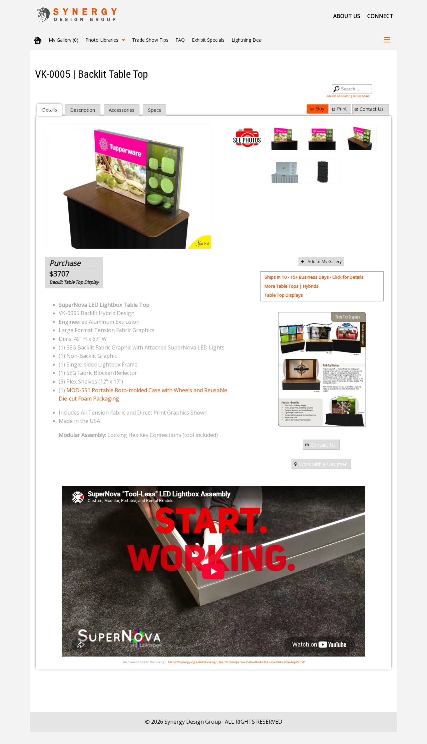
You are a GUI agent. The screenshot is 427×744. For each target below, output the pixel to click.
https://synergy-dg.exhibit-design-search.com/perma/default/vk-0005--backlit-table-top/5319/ (236, 662)
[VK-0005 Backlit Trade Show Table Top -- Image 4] (285, 171)
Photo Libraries (101, 40)
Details (49, 109)
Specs (154, 110)
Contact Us (372, 109)
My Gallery (63, 40)
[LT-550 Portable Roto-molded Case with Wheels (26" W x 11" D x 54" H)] (322, 171)
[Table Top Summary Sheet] (322, 369)
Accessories (121, 110)
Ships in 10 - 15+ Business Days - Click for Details (314, 277)
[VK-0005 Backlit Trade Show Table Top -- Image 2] (322, 138)
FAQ (180, 40)
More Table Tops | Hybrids (292, 286)
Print (342, 108)
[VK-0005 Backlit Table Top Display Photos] (248, 137)
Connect (380, 16)
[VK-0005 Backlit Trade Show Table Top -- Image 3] (127, 186)
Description (82, 110)
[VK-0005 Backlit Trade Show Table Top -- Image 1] (285, 138)
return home (361, 96)
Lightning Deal (247, 40)
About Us (346, 16)
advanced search (338, 96)
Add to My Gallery (325, 261)
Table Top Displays (284, 295)
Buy (320, 108)
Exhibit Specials (208, 40)
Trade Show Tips (150, 40)
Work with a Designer (323, 464)
